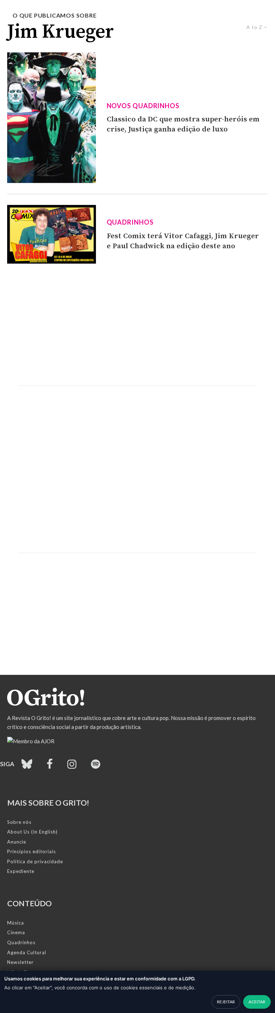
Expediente (20, 871)
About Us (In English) (32, 832)
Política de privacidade (35, 861)
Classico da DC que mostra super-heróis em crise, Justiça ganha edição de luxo (183, 124)
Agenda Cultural (26, 952)
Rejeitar (226, 1001)
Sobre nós (19, 822)
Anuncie (16, 842)
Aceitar (257, 1001)
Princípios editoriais (31, 851)
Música (15, 923)
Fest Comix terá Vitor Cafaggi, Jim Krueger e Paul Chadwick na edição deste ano (183, 241)
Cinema (16, 932)
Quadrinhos (130, 222)
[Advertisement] (137, 324)
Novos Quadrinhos (143, 106)
